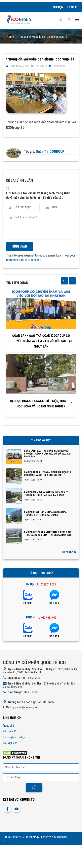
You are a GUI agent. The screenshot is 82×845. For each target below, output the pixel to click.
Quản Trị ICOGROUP (19, 65)
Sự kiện (58, 7)
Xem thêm (69, 552)
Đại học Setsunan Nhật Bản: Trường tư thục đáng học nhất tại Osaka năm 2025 (47, 533)
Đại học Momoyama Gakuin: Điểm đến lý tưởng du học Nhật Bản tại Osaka (46, 493)
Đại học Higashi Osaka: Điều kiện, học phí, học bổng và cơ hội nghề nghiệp (41, 403)
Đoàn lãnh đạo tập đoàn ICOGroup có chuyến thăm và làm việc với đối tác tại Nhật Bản (41, 341)
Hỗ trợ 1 (28, 603)
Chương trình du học (14, 737)
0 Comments (59, 65)
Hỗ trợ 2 (54, 603)
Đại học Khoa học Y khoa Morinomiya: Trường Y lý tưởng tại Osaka (45, 513)
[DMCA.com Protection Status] (15, 753)
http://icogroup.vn (16, 840)
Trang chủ (8, 725)
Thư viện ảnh (10, 743)
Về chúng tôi (10, 731)
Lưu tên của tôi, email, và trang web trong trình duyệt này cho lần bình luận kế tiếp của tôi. (38, 195)
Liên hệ (72, 7)
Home (10, 36)
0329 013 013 (48, 584)
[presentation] (64, 280)
